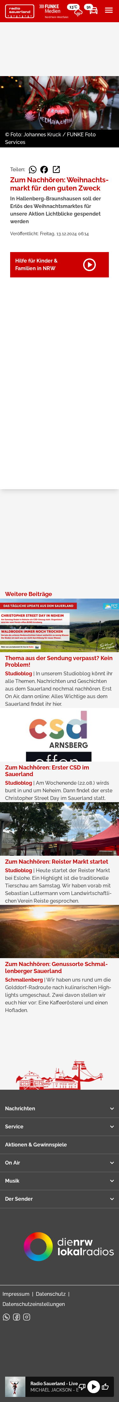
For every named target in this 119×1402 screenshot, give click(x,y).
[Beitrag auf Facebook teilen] (44, 169)
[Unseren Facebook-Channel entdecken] (16, 1317)
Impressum (16, 1294)
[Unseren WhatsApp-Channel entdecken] (6, 1317)
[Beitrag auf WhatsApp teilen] (32, 169)
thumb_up (105, 1387)
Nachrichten (20, 1109)
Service (14, 1127)
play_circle (93, 1386)
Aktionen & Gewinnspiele (36, 1145)
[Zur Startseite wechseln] (19, 11)
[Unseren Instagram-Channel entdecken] (26, 1317)
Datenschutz (51, 1294)
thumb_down (82, 1387)
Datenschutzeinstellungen (34, 1304)
